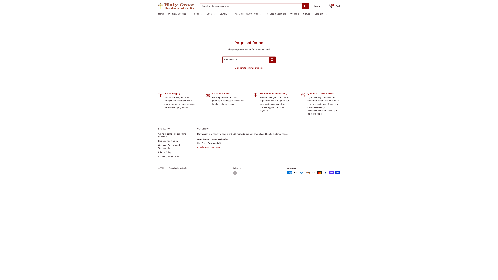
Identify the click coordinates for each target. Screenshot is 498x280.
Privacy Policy (164, 152)
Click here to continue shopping (249, 68)
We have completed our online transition (172, 135)
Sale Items (319, 14)
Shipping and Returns (168, 141)
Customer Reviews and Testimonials (169, 146)
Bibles (196, 14)
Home (161, 14)
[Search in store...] (272, 60)
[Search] (305, 6)
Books (210, 14)
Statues (306, 14)
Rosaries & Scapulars (276, 14)
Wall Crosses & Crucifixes (246, 14)
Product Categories (177, 14)
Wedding (294, 14)
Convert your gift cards (168, 156)
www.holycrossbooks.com (209, 147)
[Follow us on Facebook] (235, 173)
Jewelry (223, 14)
